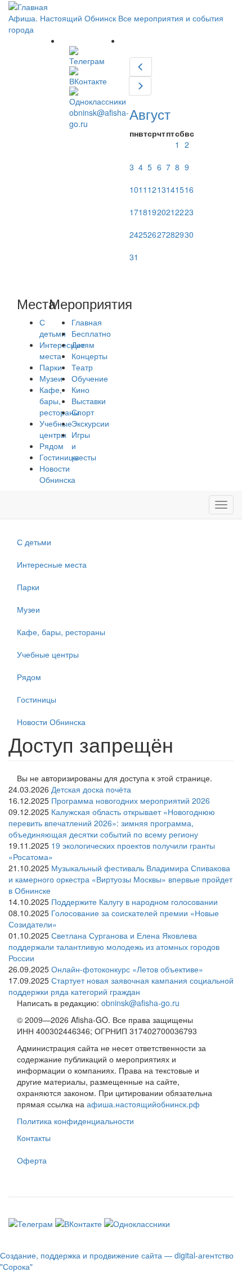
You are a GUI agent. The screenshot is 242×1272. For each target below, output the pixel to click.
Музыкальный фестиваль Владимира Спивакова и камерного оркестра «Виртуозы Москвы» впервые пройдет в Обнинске (120, 879)
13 (161, 189)
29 (179, 234)
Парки (28, 586)
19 (151, 212)
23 (189, 212)
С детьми (34, 541)
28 (170, 234)
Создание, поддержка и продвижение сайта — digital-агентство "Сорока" (117, 1261)
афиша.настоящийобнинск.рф (143, 1104)
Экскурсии (90, 423)
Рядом (29, 676)
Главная (86, 322)
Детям (83, 344)
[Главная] (28, 5)
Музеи (28, 609)
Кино (80, 389)
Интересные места (52, 564)
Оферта (32, 1160)
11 (142, 189)
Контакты (34, 1137)
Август (150, 114)
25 (142, 234)
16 (189, 189)
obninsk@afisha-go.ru (140, 1002)
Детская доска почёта (91, 789)
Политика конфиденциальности (75, 1120)
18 (142, 212)
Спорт (82, 412)
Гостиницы (36, 699)
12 (151, 189)
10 (133, 189)
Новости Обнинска (57, 474)
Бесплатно (91, 333)
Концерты (89, 355)
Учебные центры (48, 654)
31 (133, 256)
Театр (82, 367)
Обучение (89, 378)
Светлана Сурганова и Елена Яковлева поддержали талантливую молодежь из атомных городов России (113, 946)
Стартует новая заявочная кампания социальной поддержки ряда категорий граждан (121, 986)
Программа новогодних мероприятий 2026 (130, 800)
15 (179, 189)
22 (179, 212)
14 (170, 189)
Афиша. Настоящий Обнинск (62, 18)
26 (151, 234)
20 (161, 212)
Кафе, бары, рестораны (61, 631)
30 (189, 234)
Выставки (88, 400)
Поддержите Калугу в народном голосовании (134, 901)
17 (133, 212)
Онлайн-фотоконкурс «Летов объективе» (127, 969)
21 (170, 212)
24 (133, 234)
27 (161, 234)
